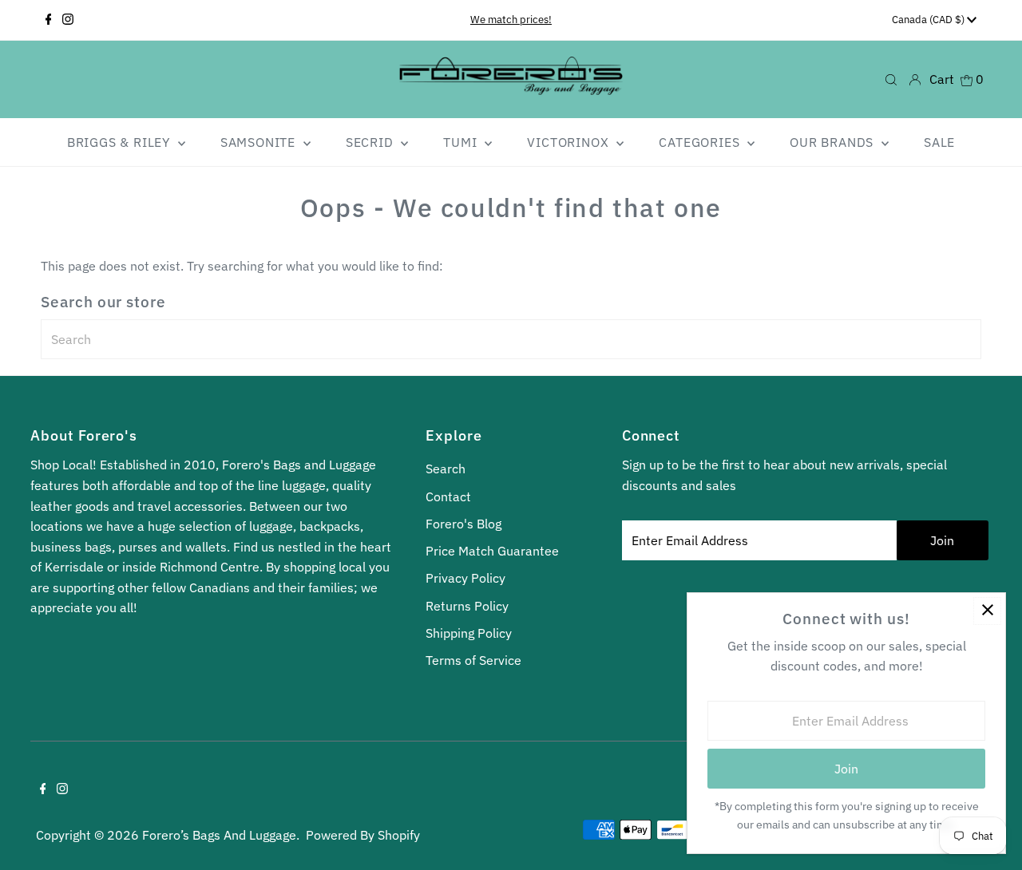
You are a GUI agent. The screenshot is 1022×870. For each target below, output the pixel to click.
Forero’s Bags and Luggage (219, 835)
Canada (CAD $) (929, 19)
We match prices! (511, 19)
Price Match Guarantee (492, 551)
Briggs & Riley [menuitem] (120, 142)
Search (445, 469)
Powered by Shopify (363, 835)
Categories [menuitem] (701, 142)
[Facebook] (49, 20)
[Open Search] (891, 79)
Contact (448, 496)
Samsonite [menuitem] (259, 142)
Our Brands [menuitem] (833, 142)
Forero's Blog (463, 524)
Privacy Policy (465, 578)
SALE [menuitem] (939, 142)
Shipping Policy (469, 633)
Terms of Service (473, 660)
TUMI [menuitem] (462, 142)
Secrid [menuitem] (372, 142)
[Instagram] (67, 20)
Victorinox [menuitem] (569, 142)
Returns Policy (467, 606)
